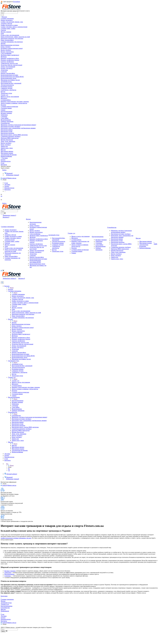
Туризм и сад (5, 604)
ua (1, 196)
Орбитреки (7, 572)
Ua (9, 470)
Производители (6, 619)
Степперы (7, 576)
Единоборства (16, 415)
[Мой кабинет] (1, 280)
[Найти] (2, 15)
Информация (5, 611)
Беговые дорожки (10, 571)
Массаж (14, 445)
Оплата (3, 617)
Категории (4, 596)
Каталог (10, 289)
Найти (3, 631)
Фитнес (14, 322)
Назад (12, 287)
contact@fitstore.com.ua (9, 178)
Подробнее (16, 1)
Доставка (4, 616)
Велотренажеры (9, 574)
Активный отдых (17, 364)
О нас (2, 614)
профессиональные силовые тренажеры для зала (16, 538)
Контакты (4, 621)
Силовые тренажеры (18, 294)
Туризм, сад (15, 380)
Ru (9, 469)
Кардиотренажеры (17, 400)
